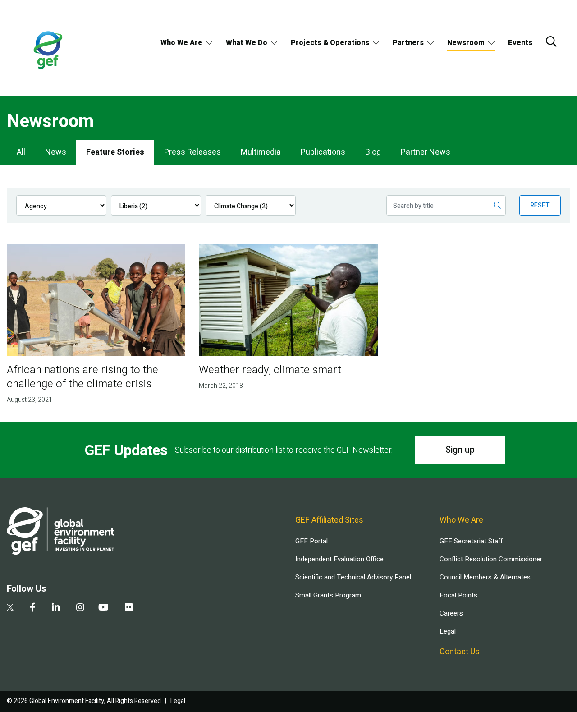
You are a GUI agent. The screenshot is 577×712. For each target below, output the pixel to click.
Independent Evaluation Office (339, 559)
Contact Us (460, 652)
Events (520, 42)
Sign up (460, 449)
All (21, 152)
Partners (408, 42)
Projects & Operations (330, 42)
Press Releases (192, 152)
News (55, 152)
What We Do (246, 42)
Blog (373, 152)
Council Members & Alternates (485, 577)
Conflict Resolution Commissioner (491, 559)
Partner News (425, 152)
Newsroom (466, 42)
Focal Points (458, 595)
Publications (323, 152)
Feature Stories (115, 152)
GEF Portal (311, 541)
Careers (451, 613)
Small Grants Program (328, 595)
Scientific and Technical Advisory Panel (353, 577)
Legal (448, 631)
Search (551, 41)
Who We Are (181, 42)
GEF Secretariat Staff (471, 541)
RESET (540, 205)
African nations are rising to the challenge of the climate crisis (82, 377)
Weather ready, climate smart (270, 370)
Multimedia (261, 152)
